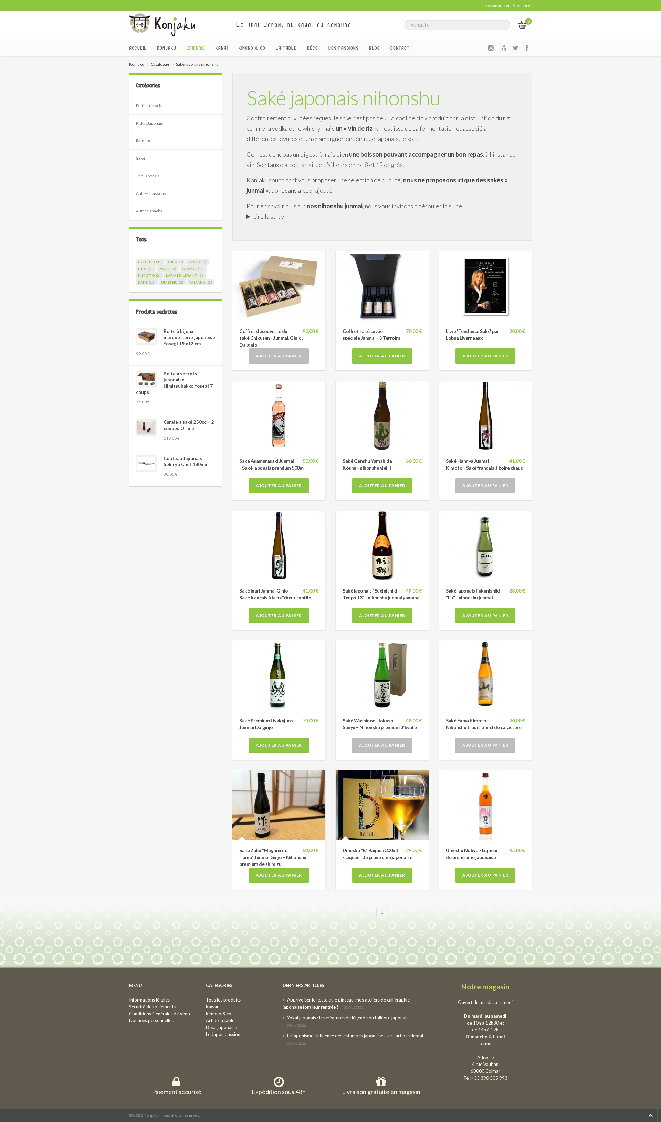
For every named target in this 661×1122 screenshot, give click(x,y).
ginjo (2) (197, 262)
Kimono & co (252, 48)
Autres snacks (149, 210)
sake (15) (147, 282)
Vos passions (343, 48)
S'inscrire (521, 5)
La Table (286, 48)
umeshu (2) (172, 282)
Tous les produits (223, 1000)
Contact (400, 48)
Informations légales (149, 1000)
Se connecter (497, 5)
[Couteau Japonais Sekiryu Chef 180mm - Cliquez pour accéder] (146, 463)
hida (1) (146, 268)
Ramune (143, 140)
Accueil (138, 48)
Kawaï (222, 48)
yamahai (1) (201, 282)
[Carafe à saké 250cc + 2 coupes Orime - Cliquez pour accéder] (146, 427)
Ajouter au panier (279, 355)
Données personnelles (151, 1020)
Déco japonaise (221, 1027)
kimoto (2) (149, 275)
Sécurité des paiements (152, 1006)
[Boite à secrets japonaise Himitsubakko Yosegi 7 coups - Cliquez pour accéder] (146, 379)
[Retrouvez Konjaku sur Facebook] (527, 47)
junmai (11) (193, 268)
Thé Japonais (148, 175)
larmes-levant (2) (184, 275)
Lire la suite (268, 216)
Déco (312, 48)
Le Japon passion (223, 1034)
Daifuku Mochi (149, 105)
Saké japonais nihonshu (343, 97)
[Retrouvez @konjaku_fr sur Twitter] (515, 47)
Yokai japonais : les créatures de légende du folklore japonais (347, 1017)
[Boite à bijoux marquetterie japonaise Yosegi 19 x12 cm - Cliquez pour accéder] (146, 336)
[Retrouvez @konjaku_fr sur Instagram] (491, 47)
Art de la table (220, 1020)
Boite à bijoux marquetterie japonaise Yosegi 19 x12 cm (189, 337)
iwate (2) (168, 268)
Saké (140, 158)
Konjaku (166, 48)
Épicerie (196, 48)
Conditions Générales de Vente (160, 1013)
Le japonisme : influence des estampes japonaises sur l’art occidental (355, 1035)
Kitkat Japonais (149, 123)
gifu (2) (175, 262)
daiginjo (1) (150, 262)
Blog (374, 48)
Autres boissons (151, 193)
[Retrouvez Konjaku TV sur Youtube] (503, 47)
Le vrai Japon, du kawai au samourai (295, 24)
